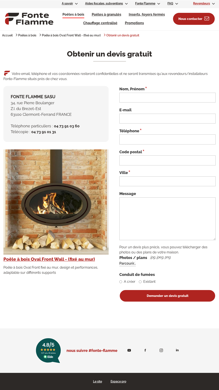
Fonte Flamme (145, 3)
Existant (149, 282)
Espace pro (118, 381)
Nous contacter (190, 19)
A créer (129, 282)
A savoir (67, 3)
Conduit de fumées (137, 274)
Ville (124, 172)
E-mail (125, 110)
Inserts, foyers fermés (147, 14)
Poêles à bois (73, 14)
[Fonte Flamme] (29, 18)
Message (127, 193)
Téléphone (130, 130)
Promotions (134, 23)
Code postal (131, 151)
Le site (97, 381)
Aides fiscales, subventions (104, 3)
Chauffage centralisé (100, 23)
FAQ (170, 3)
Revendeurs (201, 3)
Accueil (7, 35)
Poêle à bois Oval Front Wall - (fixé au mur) (71, 35)
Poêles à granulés (106, 14)
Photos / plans (145, 257)
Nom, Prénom (133, 88)
